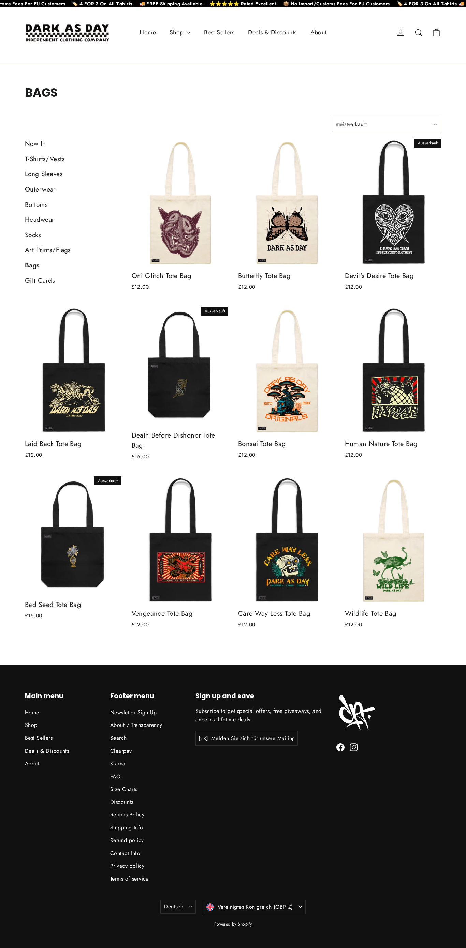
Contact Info (125, 853)
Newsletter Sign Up (133, 712)
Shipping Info (126, 827)
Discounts (121, 802)
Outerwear (40, 189)
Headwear (39, 219)
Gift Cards (40, 280)
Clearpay (121, 751)
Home (148, 32)
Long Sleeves (44, 174)
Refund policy (127, 840)
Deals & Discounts (272, 32)
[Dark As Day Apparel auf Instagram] (354, 746)
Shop (177, 32)
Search (118, 738)
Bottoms (36, 204)
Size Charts (123, 789)
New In (35, 143)
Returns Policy (127, 815)
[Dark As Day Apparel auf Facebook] (340, 746)
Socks (33, 235)
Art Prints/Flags (48, 250)
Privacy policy (127, 866)
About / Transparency (136, 725)
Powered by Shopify (233, 924)
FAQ (115, 776)
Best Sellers (219, 32)
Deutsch (173, 907)
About (318, 32)
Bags (32, 265)
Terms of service (129, 879)
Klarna (118, 763)
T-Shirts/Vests (45, 159)
